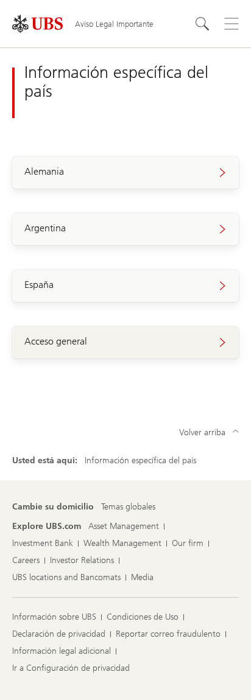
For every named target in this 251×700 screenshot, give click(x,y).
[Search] (202, 23)
